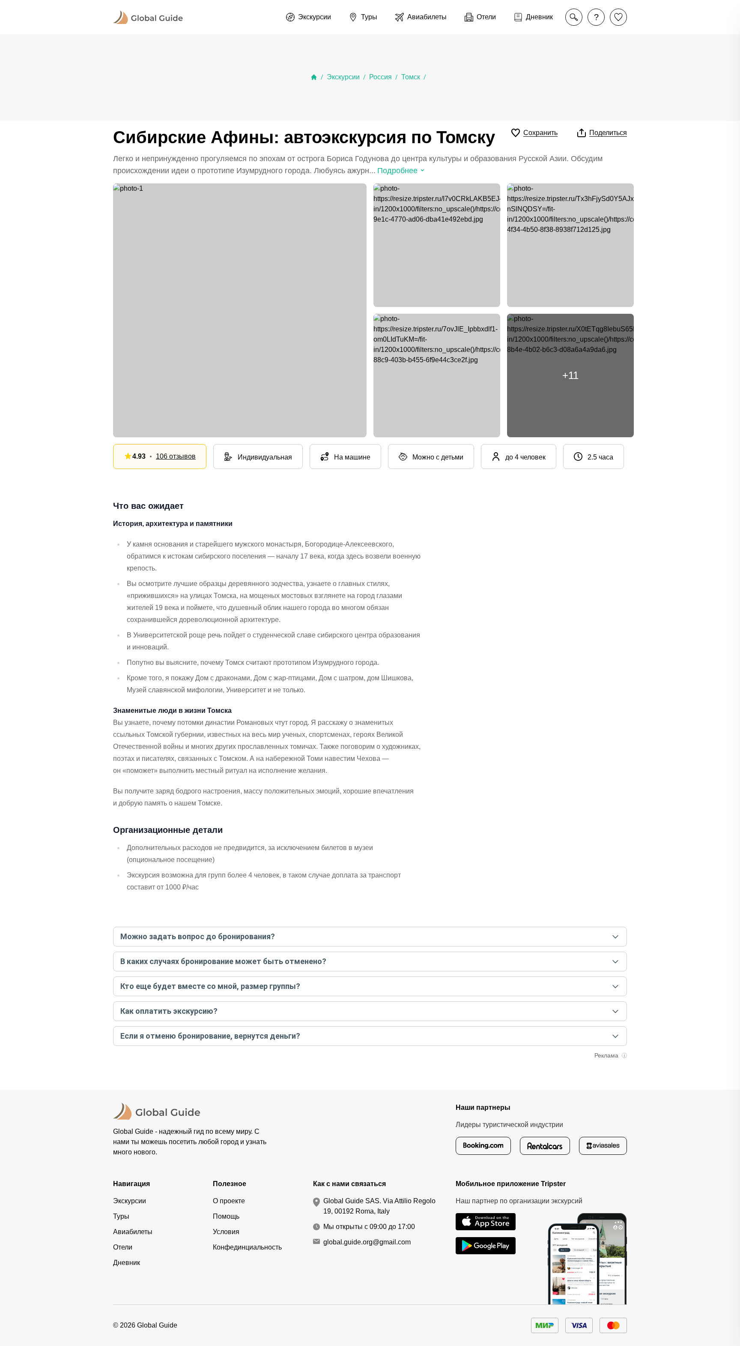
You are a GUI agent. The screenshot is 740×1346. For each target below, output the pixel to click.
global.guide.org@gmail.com (367, 1242)
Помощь (226, 1216)
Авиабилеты (132, 1231)
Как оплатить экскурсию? (169, 1011)
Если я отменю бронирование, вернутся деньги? (210, 1035)
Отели (122, 1247)
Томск (410, 77)
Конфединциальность (247, 1247)
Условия (226, 1231)
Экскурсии (343, 77)
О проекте (229, 1201)
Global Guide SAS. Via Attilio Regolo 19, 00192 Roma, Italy (379, 1206)
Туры (121, 1216)
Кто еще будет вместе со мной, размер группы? (210, 986)
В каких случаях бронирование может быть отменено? (223, 961)
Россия (380, 77)
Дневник (126, 1262)
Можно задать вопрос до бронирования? (197, 936)
